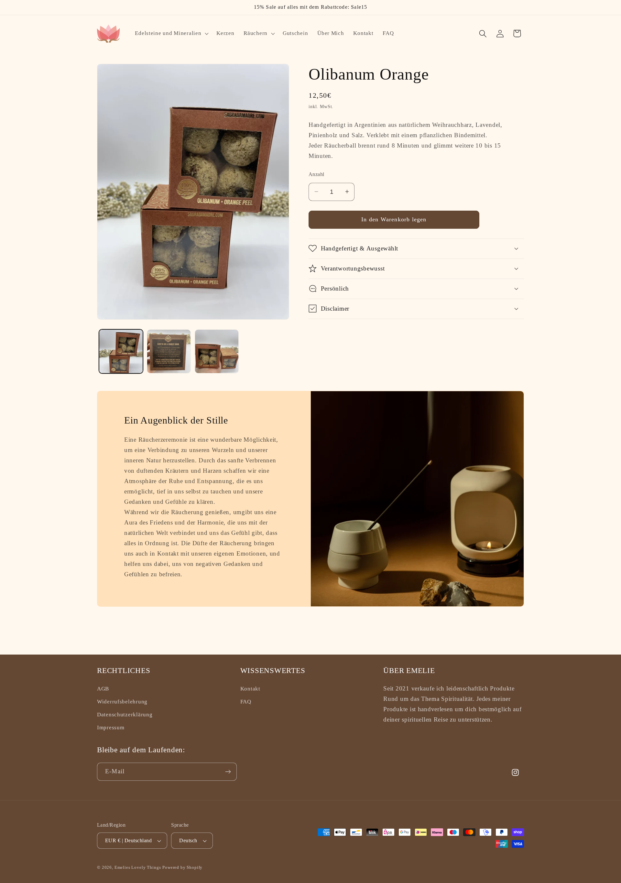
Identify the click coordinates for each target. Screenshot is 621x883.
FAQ (245, 702)
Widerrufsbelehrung (122, 702)
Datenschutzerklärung (124, 715)
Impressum (110, 727)
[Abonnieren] (227, 772)
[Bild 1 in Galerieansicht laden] (121, 351)
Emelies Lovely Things (137, 867)
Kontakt (250, 689)
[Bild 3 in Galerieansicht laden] (217, 351)
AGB (103, 689)
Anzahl (316, 174)
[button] (171, 34)
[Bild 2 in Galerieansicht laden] (169, 351)
